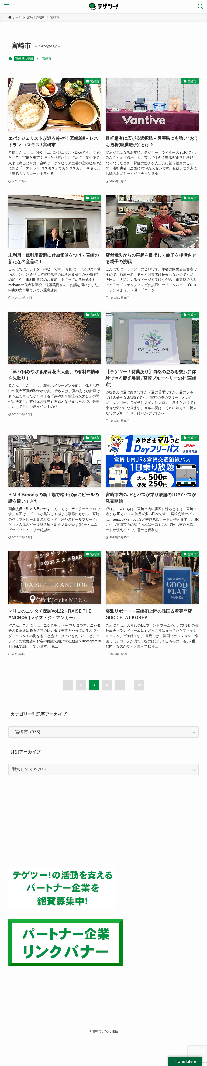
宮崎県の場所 (24, 58)
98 (139, 685)
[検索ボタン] (200, 6)
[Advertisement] (103, 821)
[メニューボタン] (6, 6)
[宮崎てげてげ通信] (103, 6)
